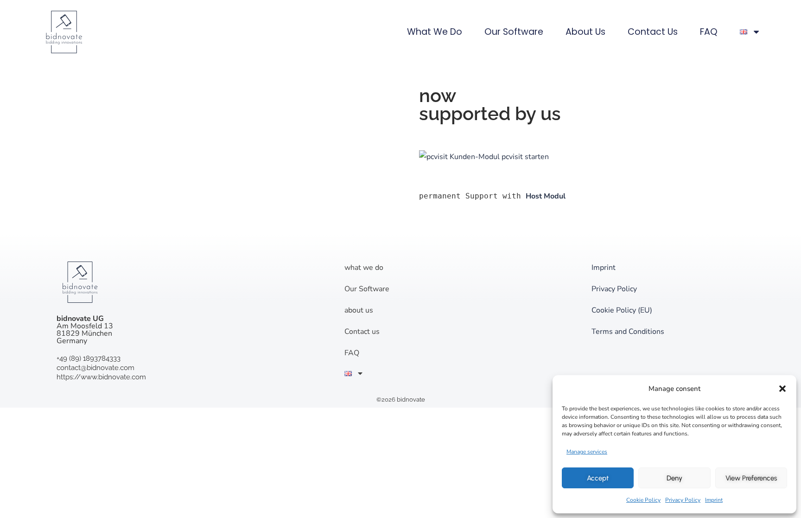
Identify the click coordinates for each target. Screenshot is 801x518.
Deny (674, 478)
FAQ (709, 32)
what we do (434, 32)
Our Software (513, 32)
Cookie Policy (643, 500)
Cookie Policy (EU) (621, 310)
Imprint (714, 500)
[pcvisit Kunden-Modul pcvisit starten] (484, 157)
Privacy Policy (682, 500)
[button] (782, 388)
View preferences (751, 478)
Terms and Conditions (627, 331)
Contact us (653, 32)
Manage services (586, 451)
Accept (598, 478)
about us (585, 32)
